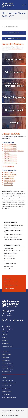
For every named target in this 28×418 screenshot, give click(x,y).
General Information (9, 178)
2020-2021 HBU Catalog (10, 159)
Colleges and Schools (7, 363)
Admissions (4, 334)
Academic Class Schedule (13, 38)
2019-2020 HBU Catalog (10, 161)
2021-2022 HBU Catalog (10, 157)
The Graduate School (7, 346)
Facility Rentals (6, 394)
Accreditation (10, 412)
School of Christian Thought (11, 237)
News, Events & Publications (9, 383)
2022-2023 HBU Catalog (10, 155)
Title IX (17, 410)
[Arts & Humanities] (14, 72)
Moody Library (5, 357)
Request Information (7, 386)
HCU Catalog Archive (9, 258)
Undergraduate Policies (9, 180)
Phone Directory (6, 388)
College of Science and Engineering (13, 234)
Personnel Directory (7, 391)
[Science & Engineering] (14, 97)
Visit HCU (4, 337)
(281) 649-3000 (8, 310)
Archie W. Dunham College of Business (13, 225)
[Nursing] (14, 123)
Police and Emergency (7, 369)
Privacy (3, 412)
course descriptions (16, 49)
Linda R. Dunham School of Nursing (13, 239)
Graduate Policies (8, 182)
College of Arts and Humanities (12, 228)
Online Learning (5, 343)
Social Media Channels (7, 380)
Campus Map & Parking (7, 366)
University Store (6, 360)
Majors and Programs (7, 329)
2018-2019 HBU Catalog (10, 163)
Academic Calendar (13, 33)
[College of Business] (14, 59)
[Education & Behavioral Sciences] (14, 85)
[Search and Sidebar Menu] (24, 5)
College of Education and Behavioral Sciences (13, 231)
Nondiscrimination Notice (7, 410)
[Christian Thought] (14, 110)
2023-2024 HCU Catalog (10, 150)
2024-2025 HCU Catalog (10, 148)
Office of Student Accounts (9, 397)
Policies (22, 410)
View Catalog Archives (8, 166)
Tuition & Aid (5, 331)
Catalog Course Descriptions (11, 282)
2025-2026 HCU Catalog (10, 146)
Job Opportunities (6, 371)
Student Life (5, 340)
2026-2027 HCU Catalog (10, 144)
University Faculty (8, 184)
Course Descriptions (9, 176)
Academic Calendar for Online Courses (13, 250)
